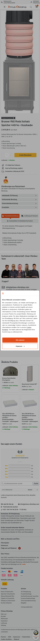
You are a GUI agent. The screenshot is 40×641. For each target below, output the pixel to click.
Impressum (16, 637)
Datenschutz (26, 637)
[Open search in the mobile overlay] (31, 7)
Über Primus (5, 554)
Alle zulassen (20, 340)
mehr (24, 564)
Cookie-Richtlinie (6, 639)
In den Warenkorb (25, 155)
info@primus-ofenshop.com (17, 287)
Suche (36, 483)
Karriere (3, 637)
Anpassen (19, 346)
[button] (6, 6)
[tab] (10, 216)
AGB (9, 637)
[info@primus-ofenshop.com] (3, 287)
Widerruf (16, 639)
